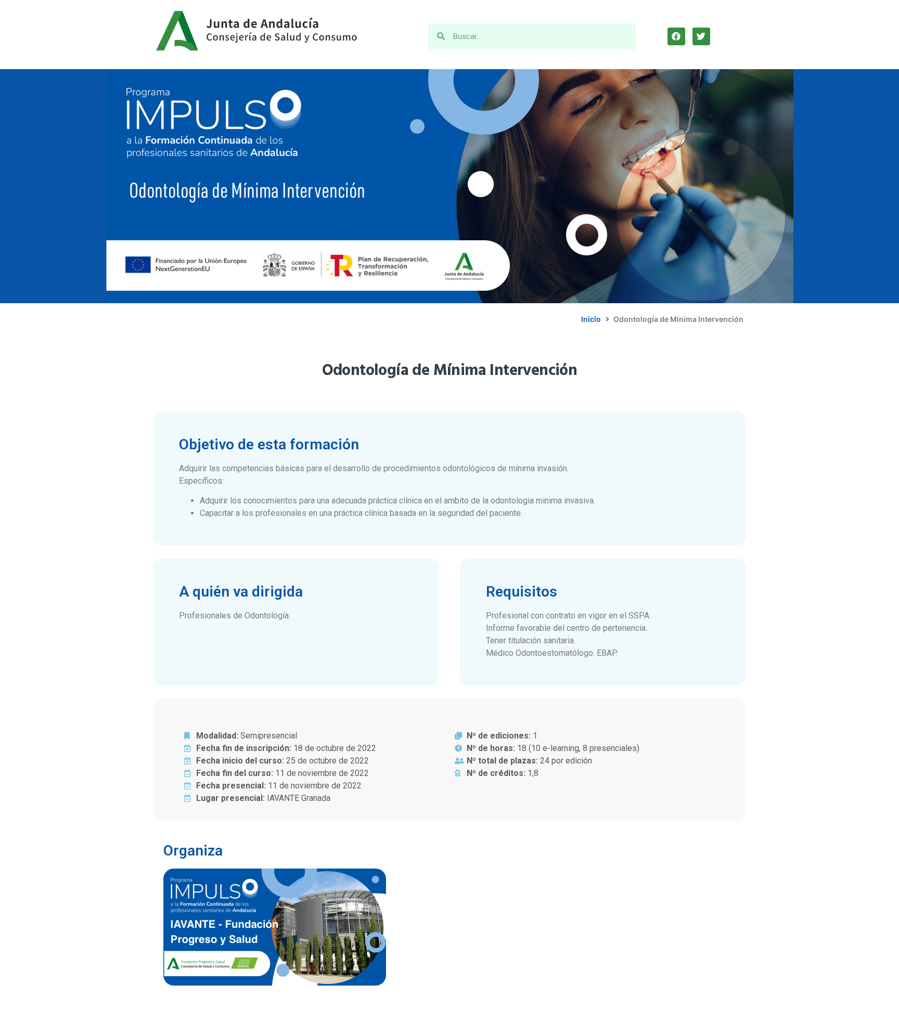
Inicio (591, 319)
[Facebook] (676, 36)
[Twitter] (701, 36)
